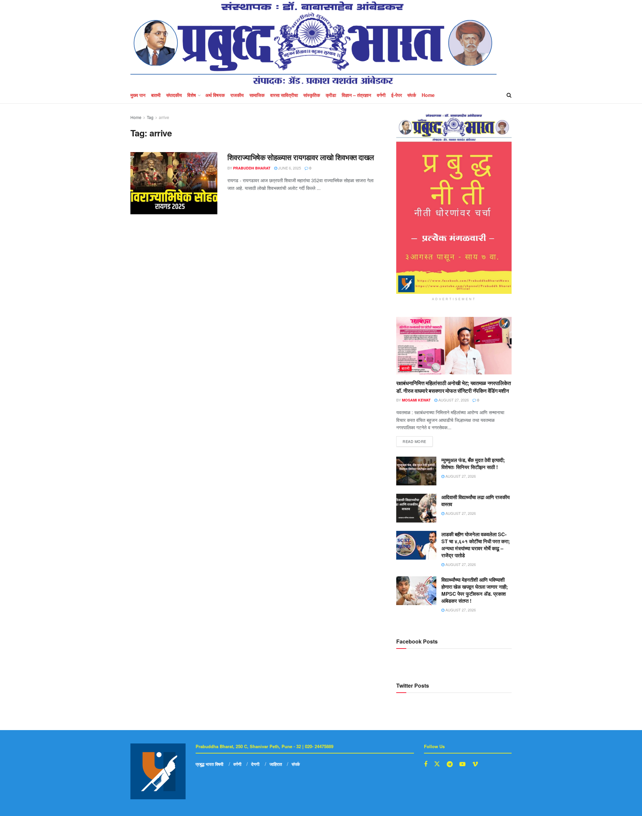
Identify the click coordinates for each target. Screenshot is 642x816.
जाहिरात (276, 764)
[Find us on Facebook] (425, 764)
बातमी (155, 95)
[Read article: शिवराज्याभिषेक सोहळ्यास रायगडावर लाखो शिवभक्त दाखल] (173, 183)
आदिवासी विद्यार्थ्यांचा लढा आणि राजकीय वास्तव (475, 500)
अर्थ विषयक (215, 95)
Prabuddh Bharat (252, 167)
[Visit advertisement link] (454, 204)
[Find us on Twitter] (437, 764)
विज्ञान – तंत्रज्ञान (356, 95)
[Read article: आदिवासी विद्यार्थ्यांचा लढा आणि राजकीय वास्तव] (416, 508)
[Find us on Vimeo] (475, 764)
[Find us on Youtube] (462, 764)
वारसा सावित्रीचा (284, 95)
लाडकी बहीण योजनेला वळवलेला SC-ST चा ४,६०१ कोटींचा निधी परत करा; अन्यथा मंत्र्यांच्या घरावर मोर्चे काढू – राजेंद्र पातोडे (475, 545)
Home (428, 95)
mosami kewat (416, 399)
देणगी (255, 764)
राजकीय (237, 95)
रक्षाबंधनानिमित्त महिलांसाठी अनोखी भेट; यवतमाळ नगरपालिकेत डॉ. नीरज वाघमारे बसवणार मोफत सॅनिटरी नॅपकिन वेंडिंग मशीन (453, 386)
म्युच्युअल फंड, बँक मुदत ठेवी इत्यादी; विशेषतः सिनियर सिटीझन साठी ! (473, 463)
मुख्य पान (137, 95)
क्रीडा (331, 95)
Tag (150, 117)
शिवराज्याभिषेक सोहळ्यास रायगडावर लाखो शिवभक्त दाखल (300, 157)
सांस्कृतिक (311, 95)
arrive (164, 117)
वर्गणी (381, 95)
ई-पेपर (396, 95)
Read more (418, 440)
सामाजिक (256, 95)
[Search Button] (509, 95)
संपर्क (411, 95)
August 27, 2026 (453, 399)
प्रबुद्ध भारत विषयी (209, 764)
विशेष (191, 95)
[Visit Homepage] (313, 43)
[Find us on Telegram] (450, 764)
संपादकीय (174, 95)
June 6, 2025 (289, 167)
